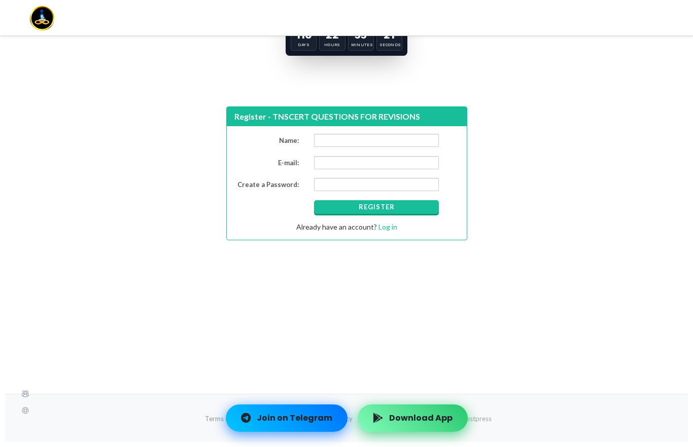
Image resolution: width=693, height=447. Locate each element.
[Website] (346, 410)
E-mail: (288, 163)
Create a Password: (268, 184)
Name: (289, 140)
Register (377, 207)
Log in (387, 226)
